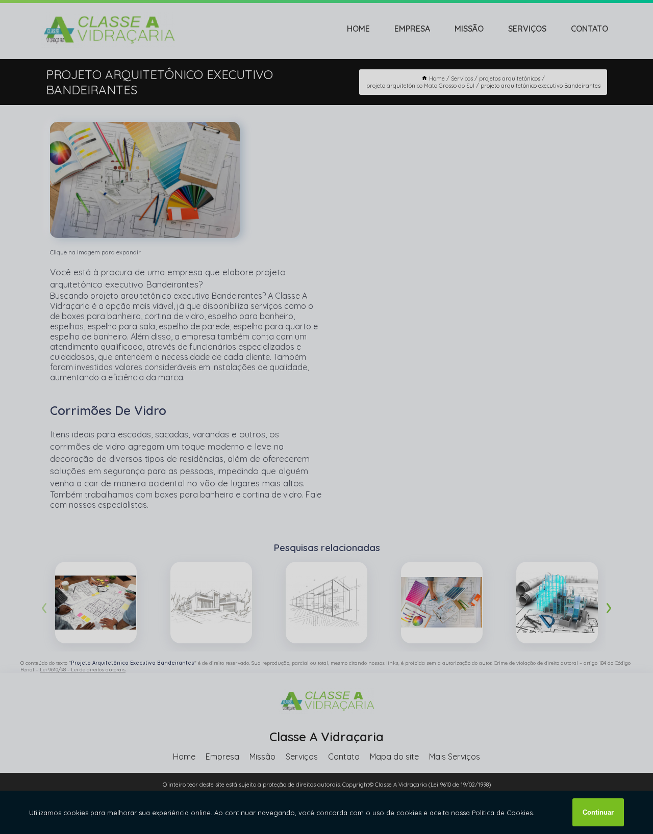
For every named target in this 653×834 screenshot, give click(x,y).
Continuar (598, 812)
